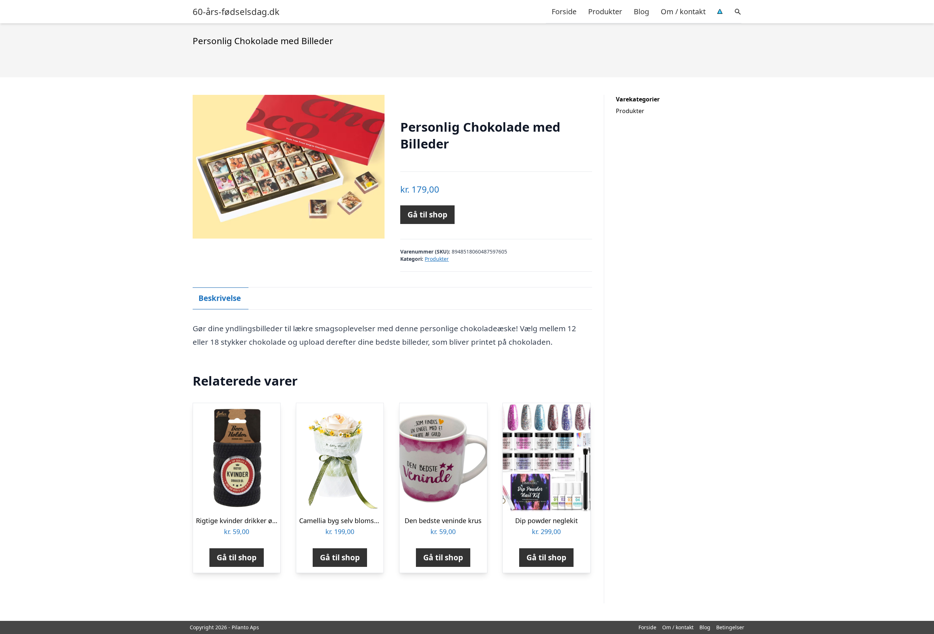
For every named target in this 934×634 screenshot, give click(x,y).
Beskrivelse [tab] (219, 298)
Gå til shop (427, 214)
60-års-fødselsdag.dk (236, 12)
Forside (564, 11)
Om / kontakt (683, 11)
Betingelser (730, 627)
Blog (641, 11)
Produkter (605, 11)
